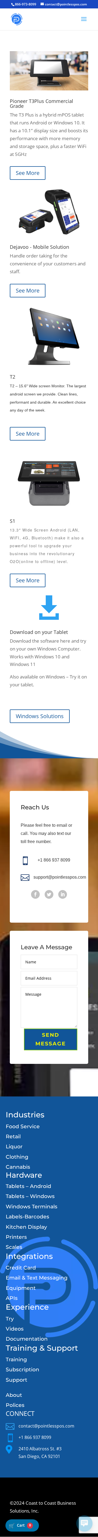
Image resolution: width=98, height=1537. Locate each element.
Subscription (22, 1369)
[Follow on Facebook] (35, 894)
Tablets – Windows (30, 1196)
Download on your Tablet (39, 632)
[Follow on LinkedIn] (62, 894)
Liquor (14, 1146)
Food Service (23, 1126)
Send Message (50, 1039)
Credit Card (21, 1268)
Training (16, 1359)
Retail (13, 1136)
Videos (15, 1329)
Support (16, 1380)
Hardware (24, 1175)
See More (27, 173)
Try (10, 1319)
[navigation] (22, 1525)
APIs (12, 1298)
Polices (15, 1405)
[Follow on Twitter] (49, 894)
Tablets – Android (28, 1186)
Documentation (27, 1339)
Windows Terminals (31, 1206)
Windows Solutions (40, 716)
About (14, 1395)
